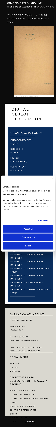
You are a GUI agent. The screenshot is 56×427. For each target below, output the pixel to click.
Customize (43, 221)
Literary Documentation (22, 394)
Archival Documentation (22, 390)
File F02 (14, 157)
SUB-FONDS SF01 (21, 140)
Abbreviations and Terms (22, 405)
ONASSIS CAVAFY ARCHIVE (27, 314)
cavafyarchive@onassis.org (26, 340)
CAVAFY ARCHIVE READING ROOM (25, 350)
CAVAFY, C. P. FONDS (26, 132)
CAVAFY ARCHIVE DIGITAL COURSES (26, 347)
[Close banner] (52, 178)
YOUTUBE (14, 367)
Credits (14, 413)
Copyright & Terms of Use (23, 409)
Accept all (28, 229)
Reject (28, 246)
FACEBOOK (15, 363)
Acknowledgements (20, 417)
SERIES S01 (16, 149)
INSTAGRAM (15, 370)
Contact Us (16, 421)
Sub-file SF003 (18, 166)
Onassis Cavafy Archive (24, 3)
